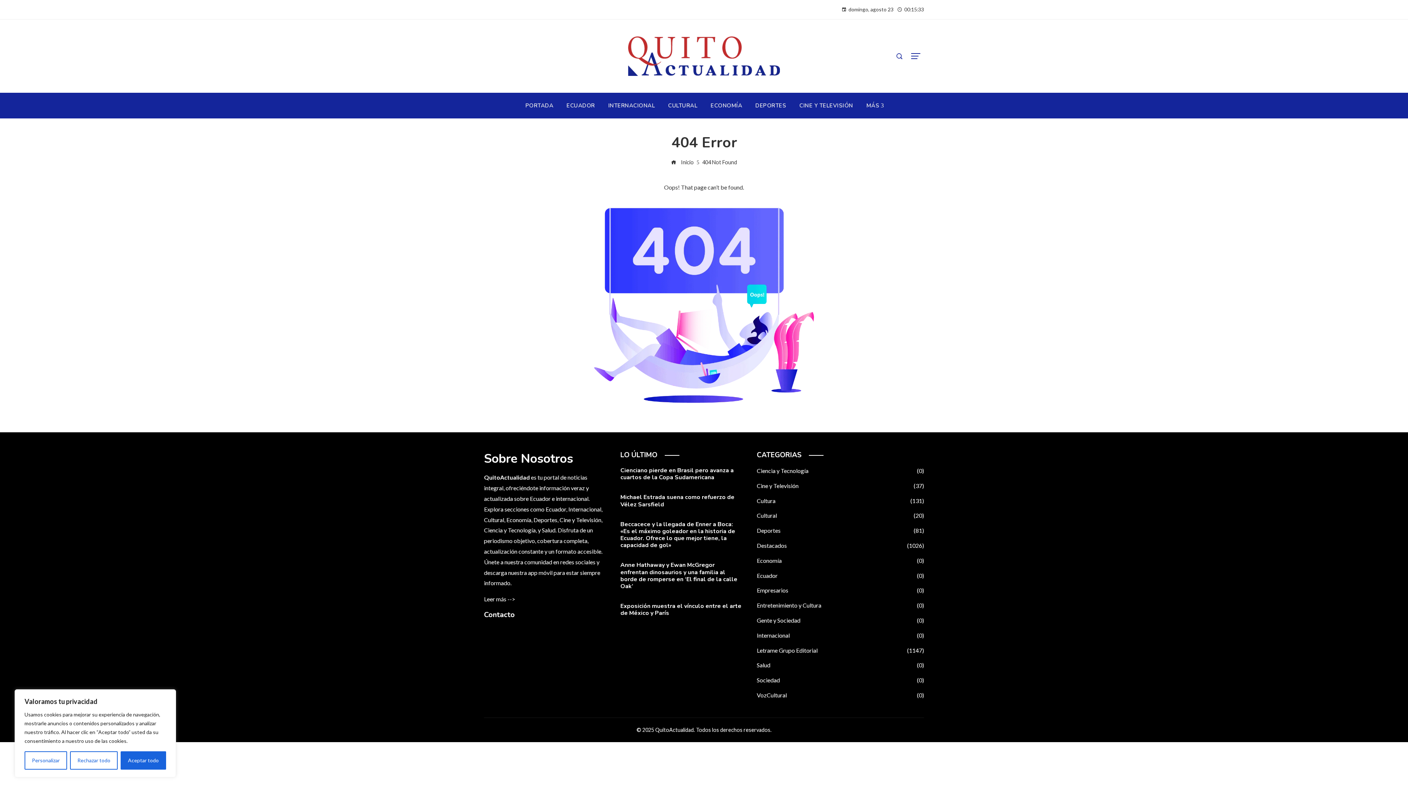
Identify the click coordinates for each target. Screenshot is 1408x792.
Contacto (499, 615)
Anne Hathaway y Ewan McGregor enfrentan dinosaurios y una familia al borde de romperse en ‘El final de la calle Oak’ (678, 575)
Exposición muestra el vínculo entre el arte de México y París (680, 609)
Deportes (840, 530)
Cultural (840, 515)
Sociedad (840, 679)
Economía (840, 560)
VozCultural (840, 695)
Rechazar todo (93, 760)
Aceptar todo (143, 760)
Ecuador (840, 575)
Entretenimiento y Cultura (840, 605)
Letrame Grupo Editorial (840, 650)
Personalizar (46, 760)
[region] (95, 733)
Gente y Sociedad (840, 620)
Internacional (840, 635)
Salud (840, 664)
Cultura (840, 500)
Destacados (840, 545)
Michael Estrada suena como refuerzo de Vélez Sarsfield (677, 500)
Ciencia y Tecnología (840, 470)
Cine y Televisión (840, 485)
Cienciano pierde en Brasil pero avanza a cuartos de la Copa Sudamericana (677, 473)
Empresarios (840, 590)
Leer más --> (499, 598)
